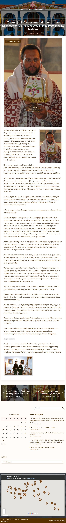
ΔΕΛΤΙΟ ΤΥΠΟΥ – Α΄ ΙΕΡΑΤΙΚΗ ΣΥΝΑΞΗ (43, 427)
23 (25, 433)
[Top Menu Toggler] (63, 16)
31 (3, 440)
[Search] (63, 407)
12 (10, 430)
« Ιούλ (3, 444)
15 (21, 430)
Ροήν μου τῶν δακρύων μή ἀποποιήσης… (43, 447)
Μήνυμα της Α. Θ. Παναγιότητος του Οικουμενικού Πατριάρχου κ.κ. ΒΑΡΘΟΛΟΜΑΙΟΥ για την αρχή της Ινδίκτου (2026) (47, 420)
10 (3, 430)
